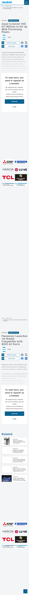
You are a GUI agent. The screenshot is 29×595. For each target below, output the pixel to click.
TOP (3, 6)
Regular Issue (9, 6)
